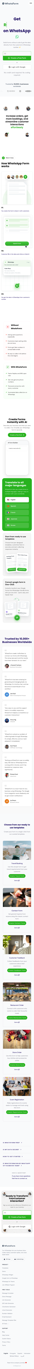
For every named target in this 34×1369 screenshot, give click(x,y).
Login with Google (18, 67)
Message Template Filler (9, 1320)
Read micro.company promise (17, 1363)
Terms (4, 1345)
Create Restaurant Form (17, 1018)
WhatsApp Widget (7, 1275)
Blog (3, 1332)
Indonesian (27, 1353)
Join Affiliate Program (8, 1285)
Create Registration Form (17, 1112)
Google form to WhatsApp (10, 1278)
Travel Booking (17, 863)
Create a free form (16, 435)
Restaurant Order (17, 1005)
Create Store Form (17, 1065)
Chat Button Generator (9, 1307)
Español (19, 1353)
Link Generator (6, 1300)
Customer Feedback (17, 958)
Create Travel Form (17, 876)
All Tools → (5, 1323)
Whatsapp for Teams (8, 1281)
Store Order (17, 1052)
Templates (5, 1268)
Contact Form (17, 911)
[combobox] (5, 53)
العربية (22, 1356)
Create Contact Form (17, 923)
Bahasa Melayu (14, 1356)
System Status (6, 1338)
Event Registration (17, 1100)
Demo (16, 880)
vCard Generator (7, 1310)
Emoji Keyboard (6, 1317)
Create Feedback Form (17, 970)
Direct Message (6, 1296)
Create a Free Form (18, 58)
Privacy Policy (6, 1342)
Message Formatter (8, 1293)
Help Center (5, 1335)
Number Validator (7, 1313)
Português (13, 1353)
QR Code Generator (8, 1303)
